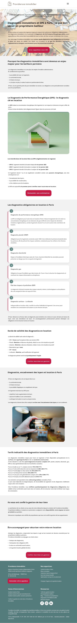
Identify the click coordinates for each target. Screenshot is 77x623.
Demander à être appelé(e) (18, 581)
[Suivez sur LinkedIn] (51, 603)
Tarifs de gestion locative (47, 592)
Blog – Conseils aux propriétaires (49, 595)
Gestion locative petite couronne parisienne (20, 595)
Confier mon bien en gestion (38, 361)
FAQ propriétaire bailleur (47, 594)
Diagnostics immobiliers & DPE (49, 597)
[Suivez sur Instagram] (46, 603)
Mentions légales (45, 599)
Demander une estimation (39, 193)
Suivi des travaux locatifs (47, 575)
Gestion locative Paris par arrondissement (19, 594)
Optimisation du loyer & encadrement (51, 577)
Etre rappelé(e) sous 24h (38, 50)
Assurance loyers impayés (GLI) (49, 573)
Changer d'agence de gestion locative (51, 581)
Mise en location (45, 571)
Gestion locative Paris (14, 592)
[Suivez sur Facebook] (42, 603)
